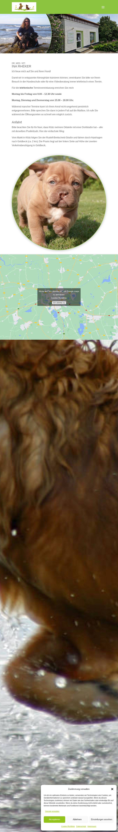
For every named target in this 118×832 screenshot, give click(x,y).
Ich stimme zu (59, 303)
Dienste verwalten (52, 811)
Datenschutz (81, 826)
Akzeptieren (54, 819)
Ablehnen (77, 819)
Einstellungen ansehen (101, 819)
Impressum (91, 826)
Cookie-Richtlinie (68, 826)
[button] (112, 789)
